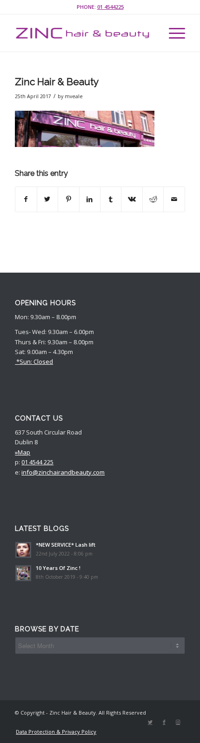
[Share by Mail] (174, 199)
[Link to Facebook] (164, 722)
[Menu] (172, 33)
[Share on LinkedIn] (90, 199)
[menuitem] (53, 732)
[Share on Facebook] (25, 199)
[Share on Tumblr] (110, 199)
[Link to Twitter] (150, 722)
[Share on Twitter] (47, 199)
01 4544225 (110, 6)
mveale (74, 96)
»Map (22, 452)
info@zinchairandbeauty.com (63, 472)
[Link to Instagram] (178, 722)
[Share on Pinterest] (68, 199)
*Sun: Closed (34, 361)
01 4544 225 (37, 462)
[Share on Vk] (131, 199)
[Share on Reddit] (153, 199)
